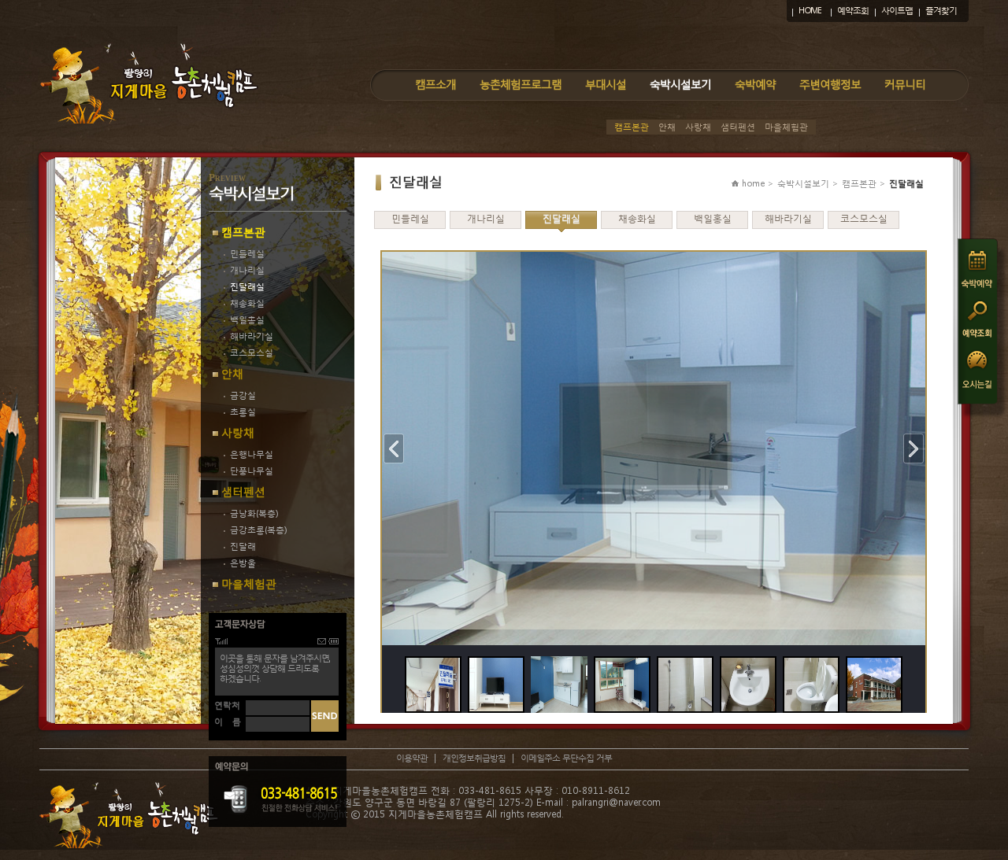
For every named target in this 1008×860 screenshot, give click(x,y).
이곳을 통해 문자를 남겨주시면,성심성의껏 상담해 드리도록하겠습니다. (275, 668)
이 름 (227, 722)
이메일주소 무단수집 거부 (566, 758)
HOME (810, 11)
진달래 (243, 546)
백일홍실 (247, 320)
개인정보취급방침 (474, 758)
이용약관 (412, 758)
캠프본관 (631, 127)
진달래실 (247, 287)
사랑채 (698, 127)
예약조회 (853, 11)
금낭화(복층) (254, 513)
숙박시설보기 (680, 83)
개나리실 (247, 270)
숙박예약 (755, 83)
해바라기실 (251, 336)
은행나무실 (251, 454)
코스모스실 (251, 353)
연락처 (227, 705)
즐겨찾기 (941, 11)
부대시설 (605, 83)
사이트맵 (897, 11)
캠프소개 (435, 83)
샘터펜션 (738, 127)
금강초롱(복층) (258, 530)
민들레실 (247, 254)
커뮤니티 (904, 83)
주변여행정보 (830, 83)
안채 (667, 127)
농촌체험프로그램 (520, 83)
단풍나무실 (251, 471)
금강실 (243, 395)
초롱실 (243, 412)
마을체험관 (786, 127)
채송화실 (247, 303)
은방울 (243, 563)
